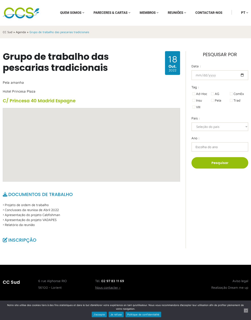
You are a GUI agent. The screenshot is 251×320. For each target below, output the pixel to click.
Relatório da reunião (20, 225)
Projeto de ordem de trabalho (27, 205)
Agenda (21, 32)
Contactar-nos (208, 13)
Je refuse (116, 314)
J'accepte (99, 314)
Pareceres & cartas (111, 13)
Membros (148, 13)
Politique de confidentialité (143, 314)
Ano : (195, 138)
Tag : (195, 87)
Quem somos (70, 13)
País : (195, 118)
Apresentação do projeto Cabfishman (32, 215)
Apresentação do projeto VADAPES (31, 220)
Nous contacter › (107, 287)
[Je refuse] (246, 310)
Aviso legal (240, 281)
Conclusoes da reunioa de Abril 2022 (32, 210)
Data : (196, 66)
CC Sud (7, 32)
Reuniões (175, 13)
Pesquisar (219, 162)
